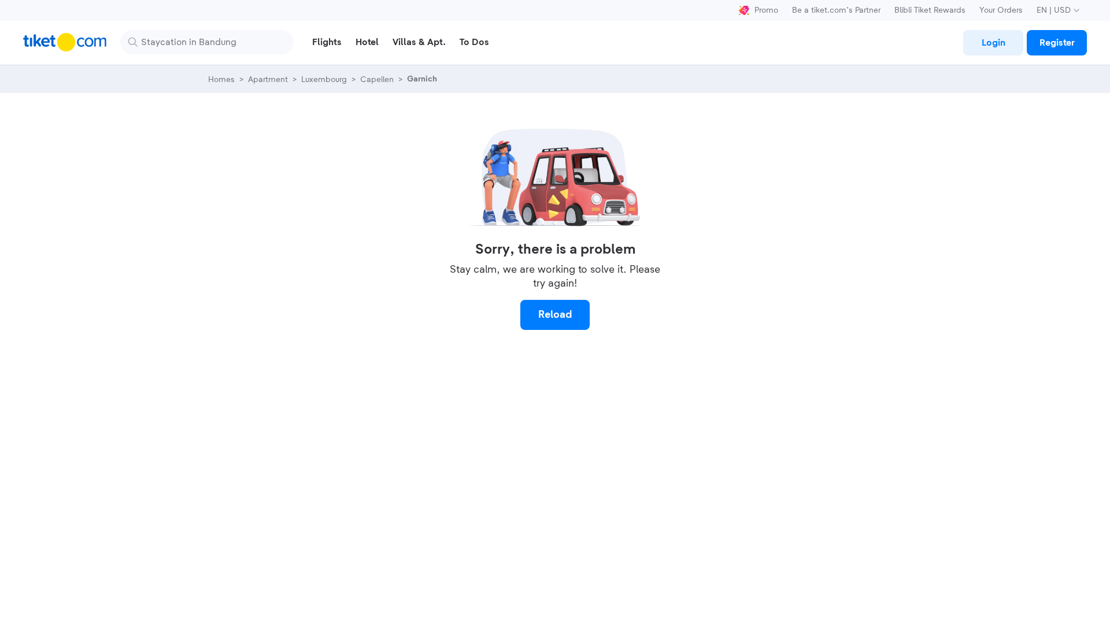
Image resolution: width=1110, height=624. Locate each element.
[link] (993, 42)
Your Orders (1001, 10)
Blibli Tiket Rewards (929, 10)
